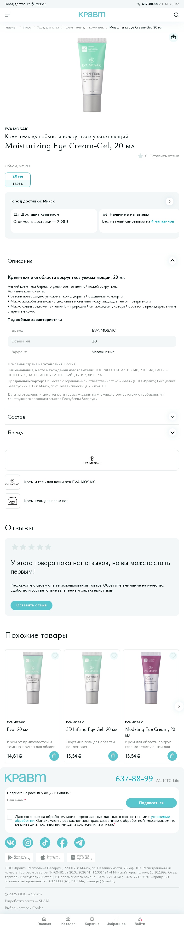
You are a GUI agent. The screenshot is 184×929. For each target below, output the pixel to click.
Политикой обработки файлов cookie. (81, 892)
